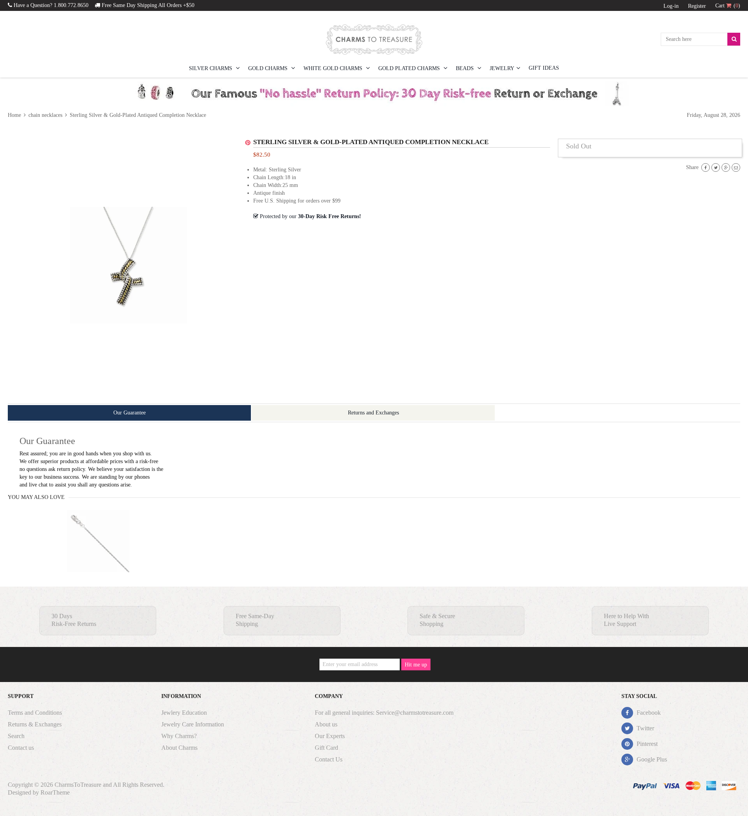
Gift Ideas (544, 68)
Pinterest (646, 743)
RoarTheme (55, 792)
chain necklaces (45, 115)
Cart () (727, 6)
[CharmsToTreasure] (374, 39)
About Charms (179, 747)
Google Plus (651, 759)
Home (15, 115)
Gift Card (326, 747)
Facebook (648, 712)
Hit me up (416, 665)
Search (16, 736)
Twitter (644, 728)
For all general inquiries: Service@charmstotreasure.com (384, 712)
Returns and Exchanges (373, 413)
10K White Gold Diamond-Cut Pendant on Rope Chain (98, 556)
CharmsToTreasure (78, 784)
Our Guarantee (129, 413)
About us (326, 724)
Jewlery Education (184, 712)
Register (697, 6)
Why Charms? (179, 736)
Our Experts (330, 736)
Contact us (21, 747)
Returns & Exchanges (35, 724)
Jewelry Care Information (192, 724)
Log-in (671, 6)
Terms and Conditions (35, 712)
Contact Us (328, 759)
